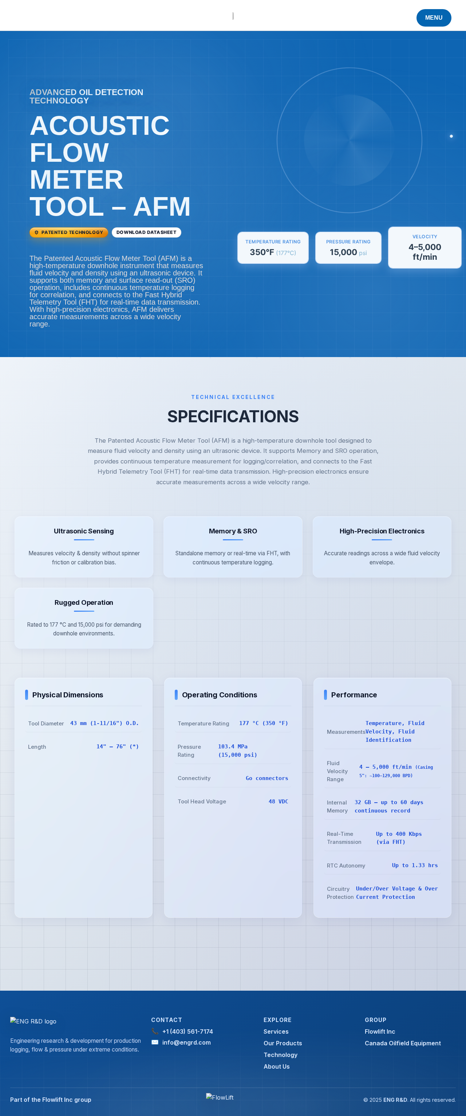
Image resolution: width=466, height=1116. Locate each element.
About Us (277, 1066)
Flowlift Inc (380, 1031)
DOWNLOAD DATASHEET (146, 232)
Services (276, 1031)
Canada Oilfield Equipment (403, 1043)
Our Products (283, 1043)
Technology (280, 1054)
